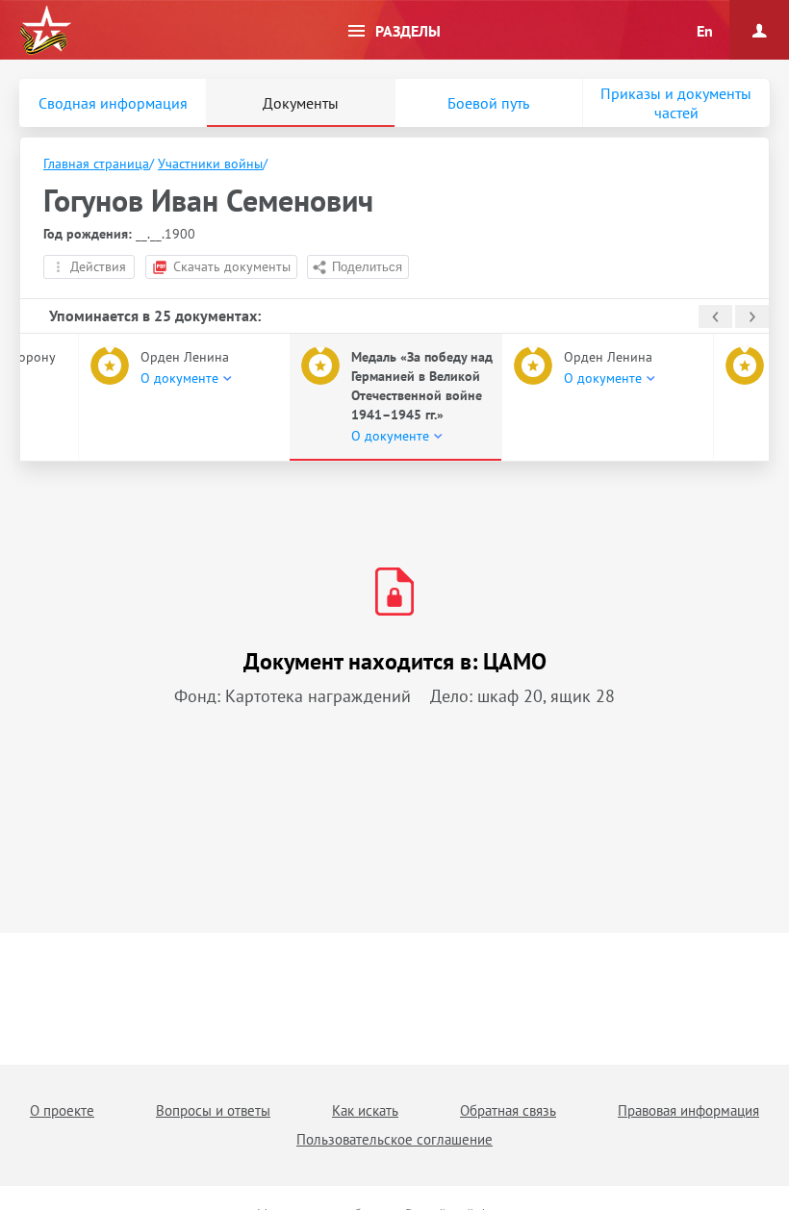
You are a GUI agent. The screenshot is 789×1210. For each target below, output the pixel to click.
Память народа (45, 31)
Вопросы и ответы (213, 1110)
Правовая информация (688, 1110)
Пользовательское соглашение (394, 1139)
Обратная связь (508, 1110)
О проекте (62, 1110)
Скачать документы (232, 266)
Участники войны (210, 163)
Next (752, 316)
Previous (715, 316)
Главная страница (96, 163)
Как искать (365, 1110)
